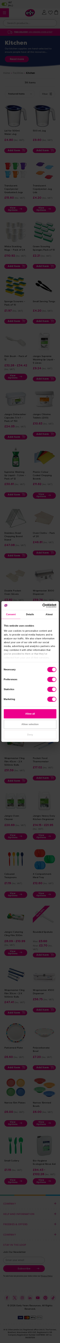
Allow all (30, 713)
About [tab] (49, 614)
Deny (30, 734)
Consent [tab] (11, 614)
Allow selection (30, 724)
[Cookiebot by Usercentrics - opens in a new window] (42, 606)
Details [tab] (30, 614)
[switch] (51, 679)
